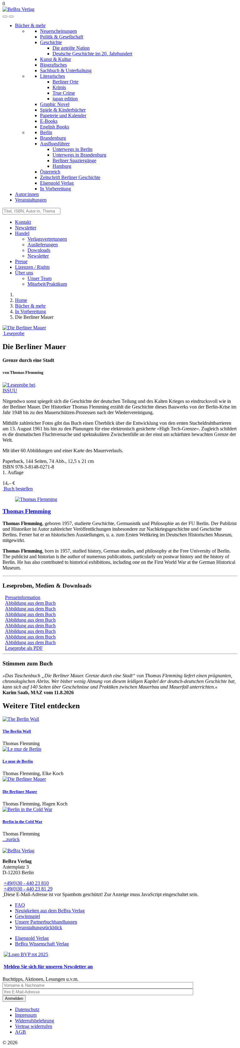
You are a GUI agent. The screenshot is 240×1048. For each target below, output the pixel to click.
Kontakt (23, 222)
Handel (22, 233)
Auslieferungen (43, 244)
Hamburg (61, 166)
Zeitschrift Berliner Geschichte (70, 177)
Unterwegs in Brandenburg (79, 155)
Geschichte (51, 42)
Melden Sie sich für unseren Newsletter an (48, 966)
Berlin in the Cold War (22, 821)
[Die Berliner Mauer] (24, 327)
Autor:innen (27, 194)
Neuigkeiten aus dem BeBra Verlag (50, 910)
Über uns (24, 272)
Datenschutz (27, 1009)
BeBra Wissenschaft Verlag (42, 943)
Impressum (26, 1015)
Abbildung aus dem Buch (30, 603)
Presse (21, 261)
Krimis (59, 87)
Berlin (46, 132)
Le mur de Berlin (17, 761)
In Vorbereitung (55, 188)
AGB (20, 1032)
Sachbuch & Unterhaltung (66, 70)
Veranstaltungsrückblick (38, 927)
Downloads (39, 250)
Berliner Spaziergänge (74, 160)
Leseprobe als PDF (24, 648)
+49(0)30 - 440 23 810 (26, 883)
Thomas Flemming (26, 511)
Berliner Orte (65, 81)
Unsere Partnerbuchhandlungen (46, 922)
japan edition (65, 98)
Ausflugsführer (55, 143)
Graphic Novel (54, 104)
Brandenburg (53, 138)
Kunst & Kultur (55, 59)
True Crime (63, 93)
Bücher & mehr (30, 25)
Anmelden (14, 998)
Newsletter (25, 227)
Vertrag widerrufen (33, 1026)
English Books (54, 126)
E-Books (49, 121)
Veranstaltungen (31, 200)
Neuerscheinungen (58, 31)
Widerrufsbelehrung (34, 1020)
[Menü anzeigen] (11, 17)
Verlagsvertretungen (47, 239)
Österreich (50, 171)
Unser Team (40, 278)
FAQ (20, 905)
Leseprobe (13, 333)
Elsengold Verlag (57, 183)
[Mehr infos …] (36, 499)
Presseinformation (22, 597)
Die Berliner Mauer (19, 791)
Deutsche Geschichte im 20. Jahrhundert (92, 53)
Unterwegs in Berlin (72, 149)
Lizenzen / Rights (32, 267)
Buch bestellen (17, 488)
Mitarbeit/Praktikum (47, 284)
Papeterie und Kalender (63, 115)
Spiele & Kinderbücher (63, 110)
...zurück (11, 839)
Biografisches (53, 65)
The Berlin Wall (16, 731)
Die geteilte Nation (71, 48)
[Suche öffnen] (5, 17)
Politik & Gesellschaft (61, 36)
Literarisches (52, 76)
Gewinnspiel (27, 916)
